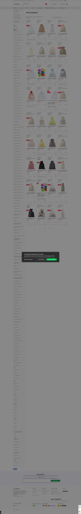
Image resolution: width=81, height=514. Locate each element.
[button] (28, 259)
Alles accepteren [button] (51, 259)
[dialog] (40, 257)
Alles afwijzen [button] (41, 259)
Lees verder (53, 256)
